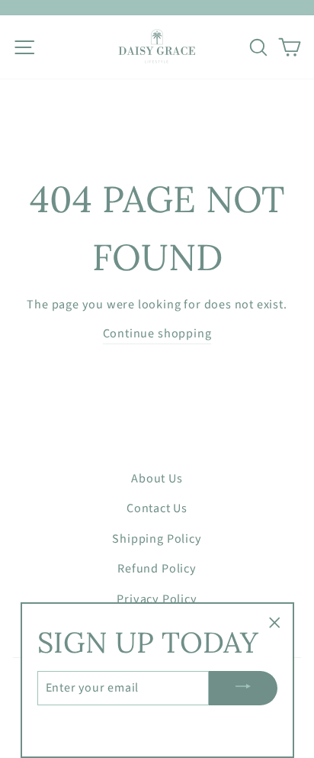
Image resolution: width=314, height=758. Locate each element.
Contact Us (157, 508)
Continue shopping (157, 333)
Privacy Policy (157, 599)
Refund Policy (157, 568)
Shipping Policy (156, 538)
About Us (156, 478)
